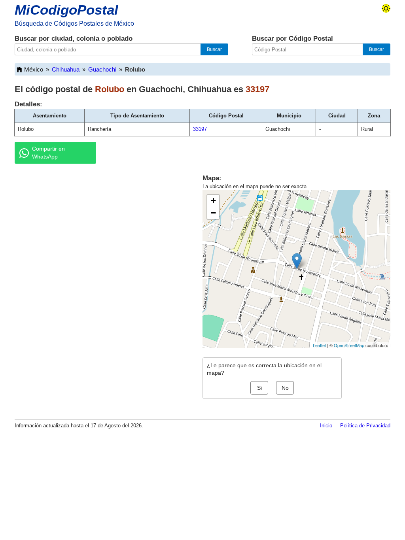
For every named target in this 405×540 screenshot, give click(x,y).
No (285, 388)
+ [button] (213, 201)
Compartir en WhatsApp (48, 152)
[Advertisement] (100, 231)
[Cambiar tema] (386, 8)
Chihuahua (65, 69)
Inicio (326, 426)
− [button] (213, 213)
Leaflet (319, 345)
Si (259, 388)
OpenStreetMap (349, 345)
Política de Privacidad (365, 426)
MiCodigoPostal (66, 9)
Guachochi (102, 69)
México (33, 69)
